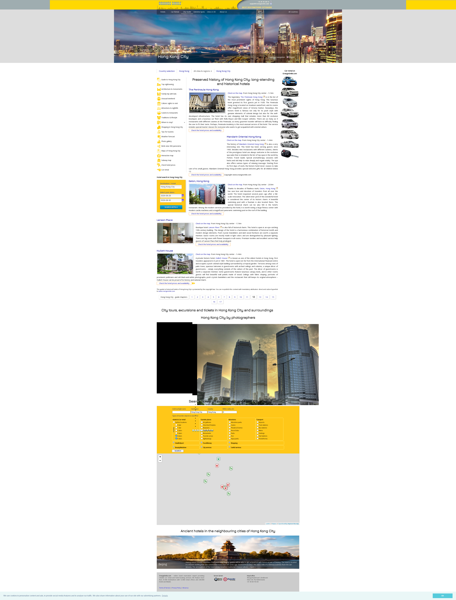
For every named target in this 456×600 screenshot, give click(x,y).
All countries (293, 12)
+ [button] (160, 456)
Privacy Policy (176, 588)
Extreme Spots (199, 12)
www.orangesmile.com (167, 291)
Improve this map (293, 524)
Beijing (163, 564)
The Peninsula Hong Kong (204, 89)
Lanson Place (165, 220)
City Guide (187, 12)
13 (260, 297)
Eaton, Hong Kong (199, 181)
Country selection (167, 71)
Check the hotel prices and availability (206, 130)
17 (220, 302)
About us (185, 588)
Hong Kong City (223, 71)
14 (267, 297)
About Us (223, 12)
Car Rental (175, 12)
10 (241, 297)
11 (247, 297)
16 (214, 302)
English (292, 57)
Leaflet (268, 524)
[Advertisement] (206, 151)
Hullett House (165, 250)
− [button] (160, 460)
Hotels (162, 12)
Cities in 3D (211, 12)
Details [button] (165, 596)
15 (273, 297)
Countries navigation (276, 57)
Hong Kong (184, 71)
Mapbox (274, 524)
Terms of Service (164, 588)
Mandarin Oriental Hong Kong (244, 136)
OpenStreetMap (282, 524)
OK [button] (442, 596)
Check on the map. (235, 93)
